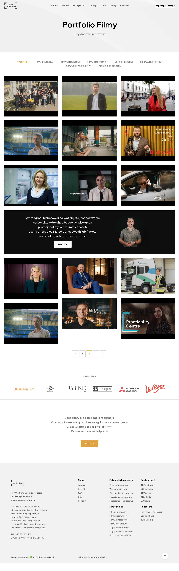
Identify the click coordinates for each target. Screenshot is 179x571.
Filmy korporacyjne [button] (97, 61)
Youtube (147, 493)
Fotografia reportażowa (121, 500)
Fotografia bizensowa (121, 480)
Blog (113, 5)
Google (146, 500)
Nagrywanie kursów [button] (151, 61)
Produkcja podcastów (120, 535)
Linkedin (147, 496)
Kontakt (124, 5)
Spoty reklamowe (118, 523)
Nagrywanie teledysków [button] (77, 65)
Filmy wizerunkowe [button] (70, 61)
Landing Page (147, 515)
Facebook (148, 485)
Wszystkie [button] (23, 61)
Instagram (148, 489)
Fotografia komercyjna (120, 496)
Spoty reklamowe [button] (124, 61)
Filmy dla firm (116, 506)
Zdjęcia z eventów (118, 489)
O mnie (54, 5)
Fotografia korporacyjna (121, 493)
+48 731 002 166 (23, 534)
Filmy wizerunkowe (119, 515)
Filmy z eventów (117, 511)
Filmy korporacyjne (119, 519)
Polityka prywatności (151, 511)
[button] (80, 5)
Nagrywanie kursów (119, 527)
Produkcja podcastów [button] (109, 65)
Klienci (65, 5)
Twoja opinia (147, 519)
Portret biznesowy (118, 485)
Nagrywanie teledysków (121, 531)
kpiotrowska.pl (46, 557)
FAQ (105, 5)
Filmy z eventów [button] (44, 61)
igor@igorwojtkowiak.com (31, 537)
